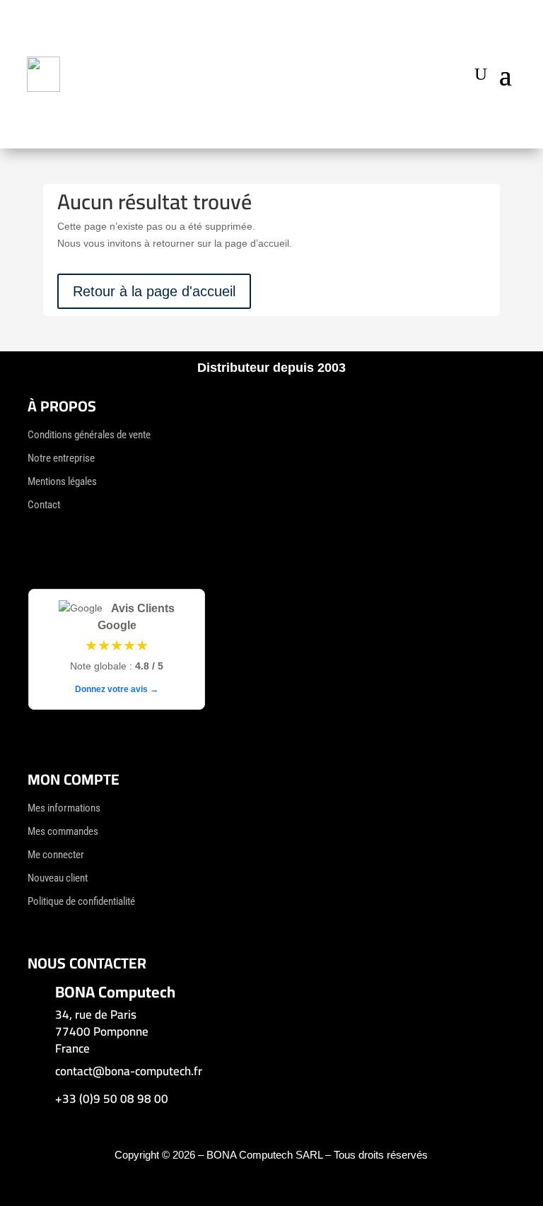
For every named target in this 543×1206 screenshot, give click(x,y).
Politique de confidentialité (81, 901)
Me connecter (56, 854)
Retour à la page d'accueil (154, 291)
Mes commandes (63, 831)
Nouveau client (58, 878)
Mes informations (64, 808)
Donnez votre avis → (116, 689)
